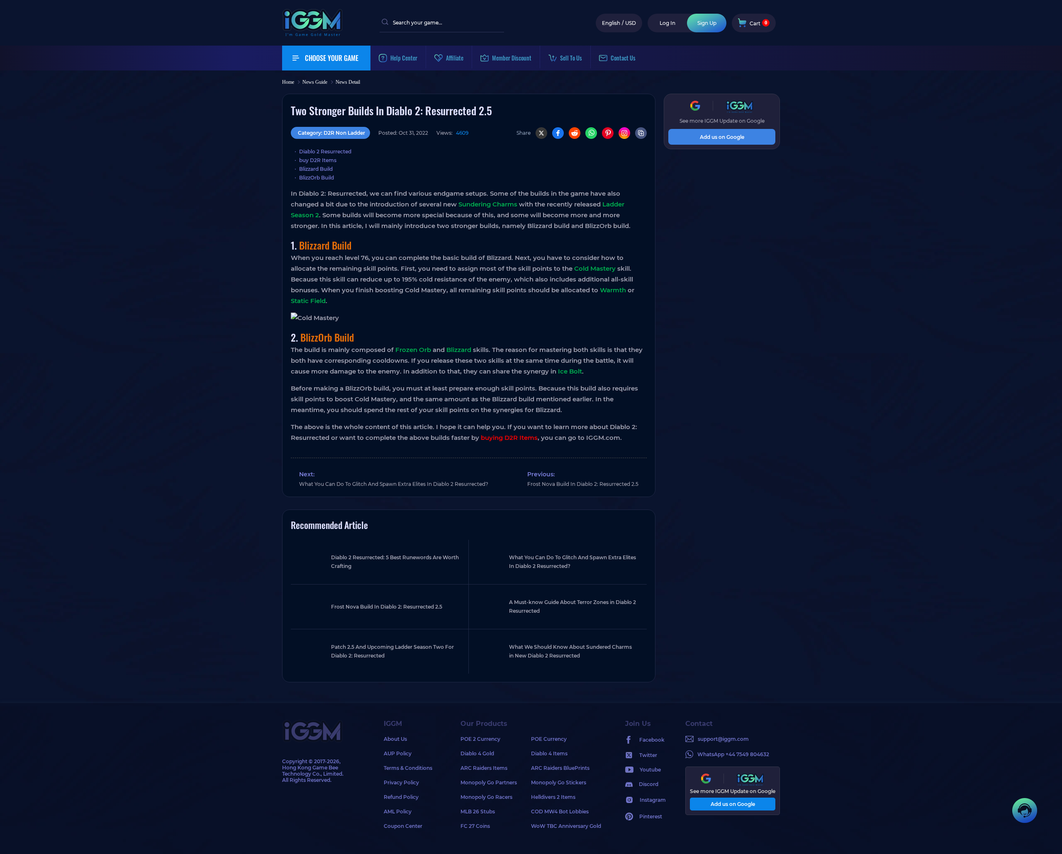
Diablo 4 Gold (477, 753)
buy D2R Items (317, 160)
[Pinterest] (608, 133)
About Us (395, 739)
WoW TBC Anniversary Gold (566, 826)
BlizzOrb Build (316, 178)
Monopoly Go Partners (488, 782)
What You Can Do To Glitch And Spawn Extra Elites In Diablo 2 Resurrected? (393, 484)
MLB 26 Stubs (477, 811)
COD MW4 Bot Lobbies (560, 811)
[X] (541, 133)
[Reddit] (574, 133)
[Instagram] (624, 133)
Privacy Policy (401, 782)
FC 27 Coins (475, 826)
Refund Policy (401, 797)
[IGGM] (312, 34)
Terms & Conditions (408, 768)
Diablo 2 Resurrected (325, 151)
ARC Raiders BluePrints (560, 768)
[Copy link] (641, 133)
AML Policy (398, 811)
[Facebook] (558, 133)
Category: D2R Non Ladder (331, 133)
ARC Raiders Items (483, 768)
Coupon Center (403, 826)
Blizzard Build (316, 169)
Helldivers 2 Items (553, 797)
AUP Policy (398, 753)
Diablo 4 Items (549, 753)
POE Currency (549, 739)
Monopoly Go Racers (486, 797)
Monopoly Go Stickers (558, 782)
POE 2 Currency (480, 739)
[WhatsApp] (591, 133)
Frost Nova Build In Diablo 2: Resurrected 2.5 (582, 484)
